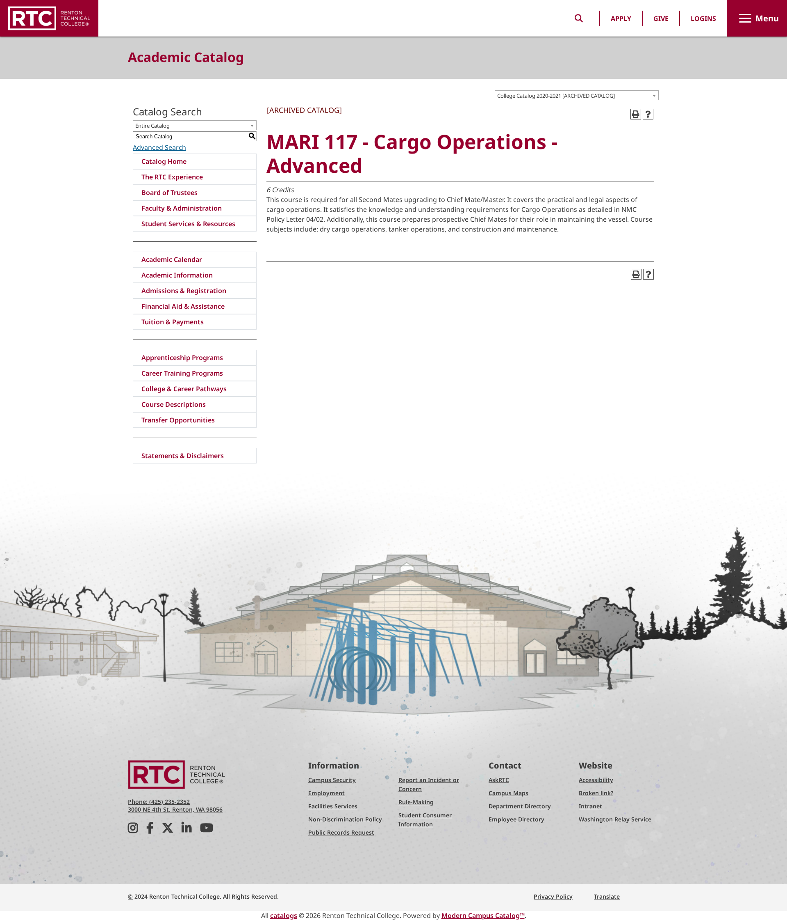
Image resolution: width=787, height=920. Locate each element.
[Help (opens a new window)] (648, 114)
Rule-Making (416, 802)
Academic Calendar (171, 259)
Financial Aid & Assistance (183, 306)
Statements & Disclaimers (182, 455)
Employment (326, 793)
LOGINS (703, 18)
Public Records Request (341, 832)
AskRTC (499, 780)
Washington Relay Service (615, 819)
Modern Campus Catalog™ (483, 915)
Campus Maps (508, 793)
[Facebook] (150, 830)
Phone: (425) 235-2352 (159, 801)
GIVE (661, 18)
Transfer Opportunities (178, 419)
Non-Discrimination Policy (345, 819)
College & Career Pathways (184, 388)
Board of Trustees (169, 192)
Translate (607, 896)
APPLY (621, 18)
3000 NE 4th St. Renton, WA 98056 (175, 809)
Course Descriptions (173, 404)
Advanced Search (159, 147)
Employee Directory (516, 819)
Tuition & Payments (172, 321)
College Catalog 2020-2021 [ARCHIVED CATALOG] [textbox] (556, 95)
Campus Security (332, 780)
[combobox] (577, 95)
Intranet (590, 806)
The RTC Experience (172, 176)
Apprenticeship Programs (182, 357)
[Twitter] (167, 830)
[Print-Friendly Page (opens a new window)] (635, 114)
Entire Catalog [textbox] (152, 125)
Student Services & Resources (188, 223)
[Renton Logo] (49, 18)
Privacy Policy (553, 896)
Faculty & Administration (181, 208)
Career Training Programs (182, 373)
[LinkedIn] (187, 830)
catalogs (283, 915)
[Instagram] (133, 830)
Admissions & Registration (183, 290)
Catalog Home (164, 161)
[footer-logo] (177, 774)
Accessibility (596, 780)
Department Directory (520, 806)
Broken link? (596, 793)
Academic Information (177, 275)
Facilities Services (332, 806)
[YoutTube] (206, 830)
